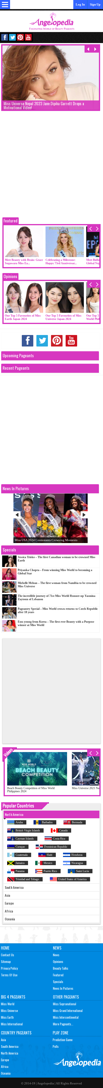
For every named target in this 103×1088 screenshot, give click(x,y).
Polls (56, 1046)
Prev (17, 515)
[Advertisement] (51, 164)
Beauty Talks (60, 968)
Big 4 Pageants (13, 997)
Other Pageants (66, 997)
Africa (4, 1066)
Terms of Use (9, 975)
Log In (80, 4)
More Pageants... (63, 1024)
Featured (10, 221)
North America (9, 1053)
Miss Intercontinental (66, 1017)
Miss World (7, 1003)
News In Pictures (63, 988)
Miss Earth (7, 1017)
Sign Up (95, 4)
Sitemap (6, 961)
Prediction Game (63, 1039)
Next (84, 515)
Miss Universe (9, 1010)
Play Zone (60, 1033)
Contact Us (7, 954)
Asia (3, 1039)
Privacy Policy (9, 968)
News (57, 948)
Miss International (12, 1024)
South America (9, 1046)
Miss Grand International (68, 1010)
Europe (5, 1059)
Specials (58, 981)
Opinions (10, 276)
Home (5, 948)
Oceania (6, 1073)
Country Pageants (16, 1033)
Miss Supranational (64, 1003)
